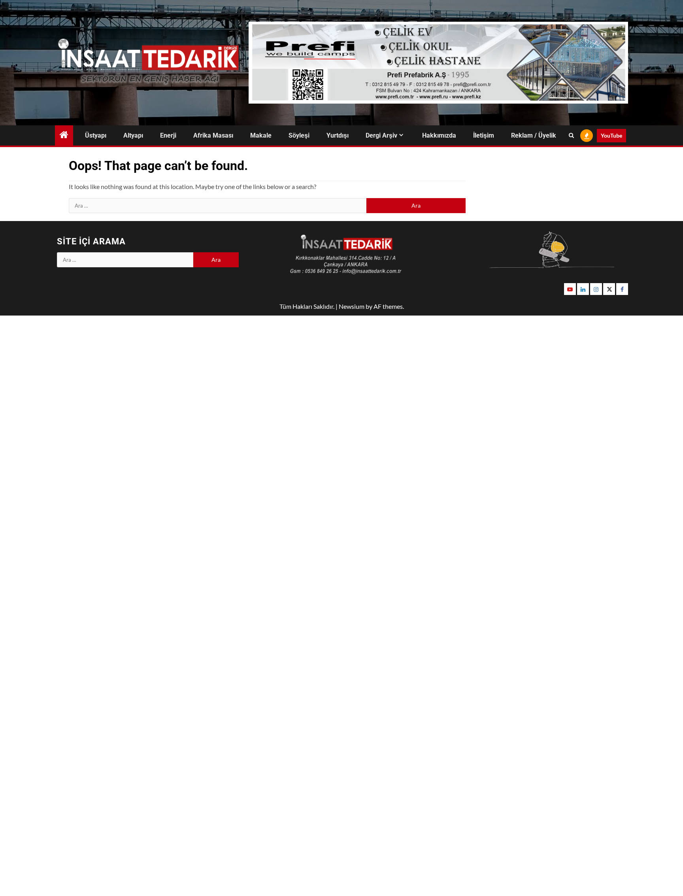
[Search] (571, 135)
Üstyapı (95, 135)
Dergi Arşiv (381, 135)
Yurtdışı (337, 135)
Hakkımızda (439, 135)
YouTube (611, 135)
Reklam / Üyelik (533, 135)
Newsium (351, 306)
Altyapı (133, 135)
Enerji (168, 135)
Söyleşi (299, 135)
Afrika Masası (213, 135)
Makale (261, 135)
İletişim (483, 135)
